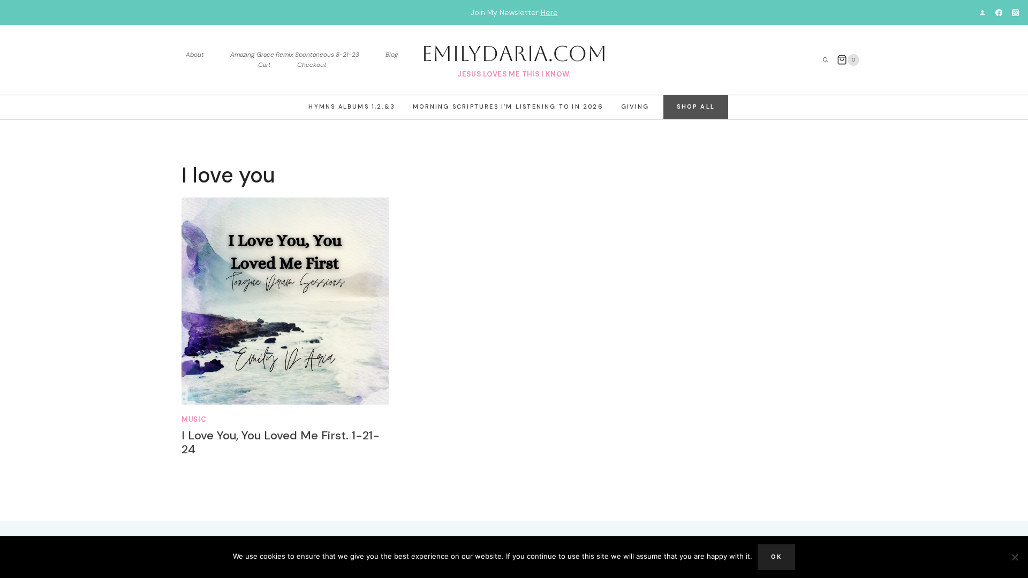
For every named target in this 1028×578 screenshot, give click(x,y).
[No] (1014, 557)
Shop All (696, 106)
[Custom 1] (982, 12)
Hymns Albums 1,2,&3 (351, 106)
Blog (392, 54)
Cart (264, 64)
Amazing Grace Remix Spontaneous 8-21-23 (294, 54)
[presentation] (285, 301)
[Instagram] (1015, 12)
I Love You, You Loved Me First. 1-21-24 (281, 442)
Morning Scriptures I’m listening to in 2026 (508, 106)
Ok (776, 556)
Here (549, 12)
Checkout (312, 64)
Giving (635, 106)
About (195, 54)
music (194, 419)
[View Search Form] (826, 60)
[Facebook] (999, 12)
